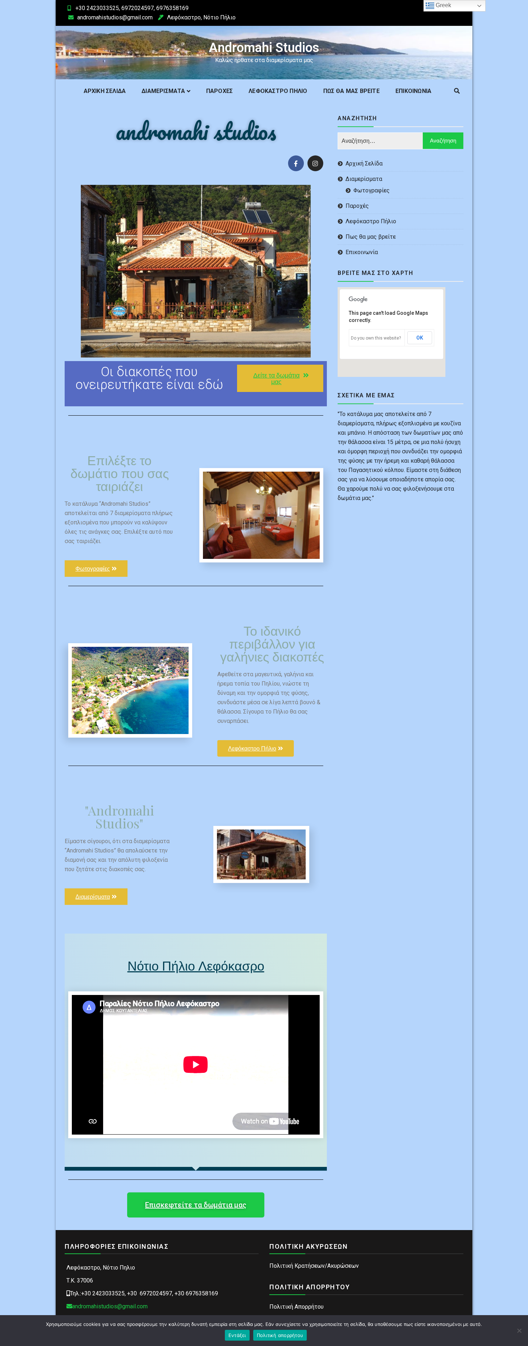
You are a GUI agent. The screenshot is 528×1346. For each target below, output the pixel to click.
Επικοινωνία (413, 91)
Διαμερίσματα (163, 91)
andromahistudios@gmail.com (115, 17)
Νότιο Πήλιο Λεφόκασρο (196, 965)
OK (419, 338)
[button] (280, 378)
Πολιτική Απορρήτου (296, 1306)
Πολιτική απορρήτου (280, 1335)
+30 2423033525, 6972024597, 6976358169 (132, 8)
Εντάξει (237, 1335)
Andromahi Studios (264, 47)
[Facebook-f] (296, 163)
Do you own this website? (376, 338)
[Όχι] (519, 1330)
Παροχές (219, 91)
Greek (442, 5)
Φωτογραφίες (371, 190)
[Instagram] (315, 163)
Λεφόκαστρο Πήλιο (278, 91)
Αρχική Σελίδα (105, 91)
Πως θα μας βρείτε (351, 91)
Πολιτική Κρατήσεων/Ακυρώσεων (314, 1265)
